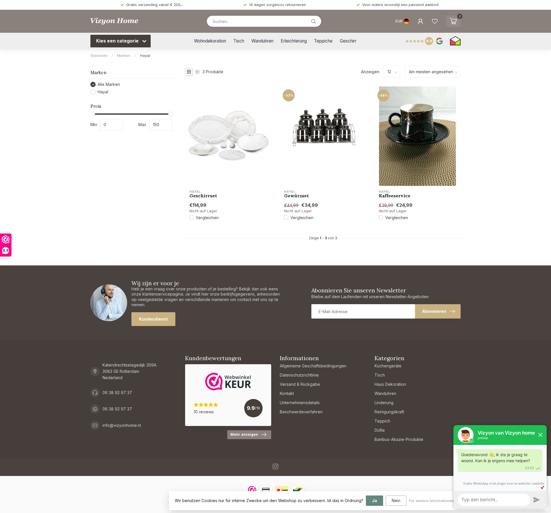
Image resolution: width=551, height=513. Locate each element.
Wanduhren (262, 41)
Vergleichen (207, 217)
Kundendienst (153, 319)
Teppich (382, 421)
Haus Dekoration (390, 384)
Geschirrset (203, 195)
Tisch (238, 41)
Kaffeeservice (394, 195)
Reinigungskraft (389, 411)
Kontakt (287, 393)
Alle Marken (109, 84)
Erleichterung (294, 41)
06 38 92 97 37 (117, 392)
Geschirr (348, 41)
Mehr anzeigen (244, 434)
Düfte (380, 430)
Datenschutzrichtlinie (299, 375)
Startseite (99, 55)
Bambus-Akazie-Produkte (399, 439)
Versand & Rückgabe (300, 384)
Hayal (145, 55)
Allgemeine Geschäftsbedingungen (313, 365)
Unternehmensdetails (300, 402)
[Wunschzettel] (435, 21)
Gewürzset (296, 195)
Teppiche (323, 41)
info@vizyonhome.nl (121, 425)
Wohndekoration (210, 41)
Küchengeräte (388, 365)
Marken (124, 55)
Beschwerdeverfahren (301, 411)
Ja (374, 500)
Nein (396, 500)
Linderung (384, 402)
